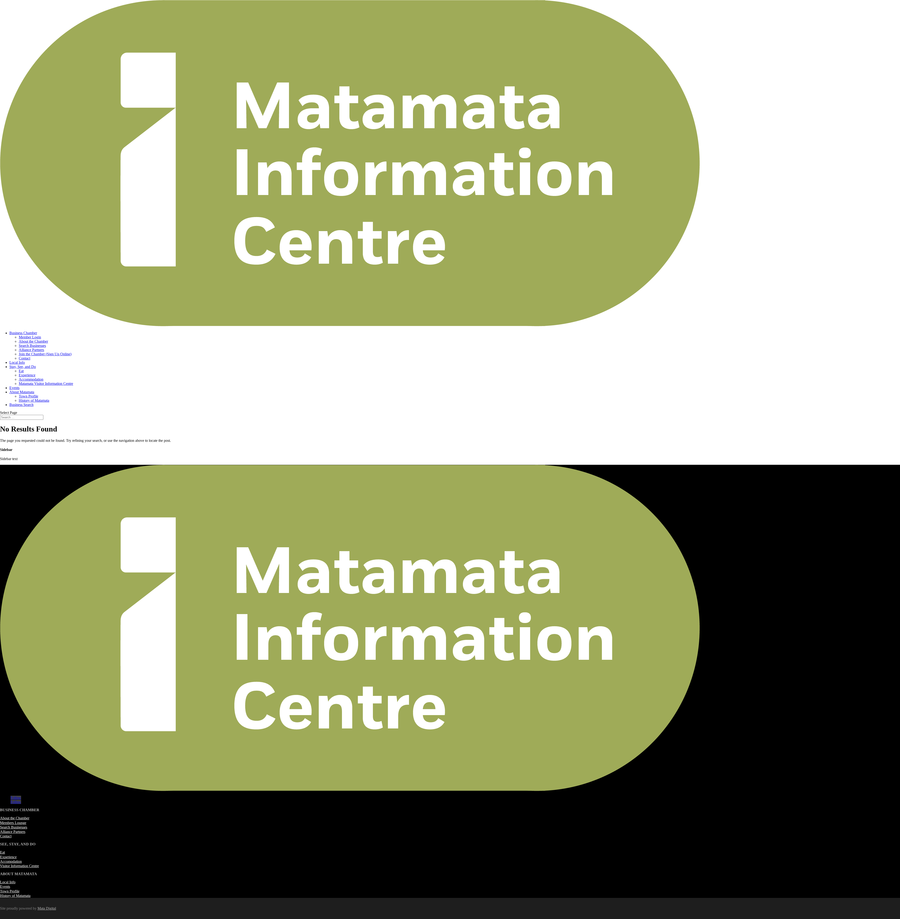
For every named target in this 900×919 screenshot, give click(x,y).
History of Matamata (34, 400)
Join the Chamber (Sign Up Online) (45, 354)
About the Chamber (33, 341)
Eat (21, 371)
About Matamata (21, 392)
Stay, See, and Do (22, 367)
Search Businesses (32, 346)
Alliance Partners (31, 350)
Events (14, 388)
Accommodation (31, 379)
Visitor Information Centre (19, 866)
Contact (24, 358)
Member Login (30, 337)
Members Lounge (13, 823)
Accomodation (11, 861)
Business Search (21, 405)
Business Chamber (23, 333)
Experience (27, 375)
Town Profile (28, 396)
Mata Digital (47, 908)
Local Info (17, 362)
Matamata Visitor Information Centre (46, 384)
